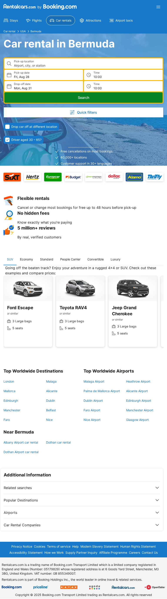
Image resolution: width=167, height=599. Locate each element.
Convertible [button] (95, 259)
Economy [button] (26, 259)
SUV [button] (10, 259)
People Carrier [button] (70, 259)
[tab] (10, 259)
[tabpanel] (83, 309)
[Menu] (158, 7)
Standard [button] (46, 259)
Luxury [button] (115, 259)
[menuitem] (11, 20)
